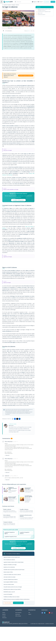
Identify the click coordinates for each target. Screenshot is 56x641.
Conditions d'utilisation (49, 623)
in (33, 30)
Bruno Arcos (11, 425)
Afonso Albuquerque (8, 441)
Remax (30, 173)
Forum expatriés (18, 612)
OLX (29, 226)
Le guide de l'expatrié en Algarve (9, 533)
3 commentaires (9, 30)
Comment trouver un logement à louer (44, 11)
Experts (29, 614)
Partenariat (4, 617)
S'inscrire (53, 1)
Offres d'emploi (18, 615)
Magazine (35, 1)
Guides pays (17, 614)
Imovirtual (10, 175)
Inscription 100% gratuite (18, 200)
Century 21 (4, 175)
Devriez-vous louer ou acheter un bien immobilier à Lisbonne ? (44, 10)
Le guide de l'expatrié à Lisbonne (24, 533)
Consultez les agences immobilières (25, 75)
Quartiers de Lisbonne (41, 14)
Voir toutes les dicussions (18, 602)
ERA (33, 173)
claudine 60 (7, 475)
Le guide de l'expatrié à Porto (10, 536)
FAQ (29, 612)
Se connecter (46, 1)
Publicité (3, 614)
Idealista (4, 228)
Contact (3, 612)
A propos (4, 615)
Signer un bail (40, 13)
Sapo (26, 226)
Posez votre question (7, 602)
